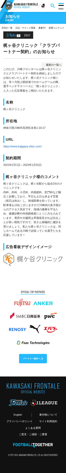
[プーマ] (35, 327)
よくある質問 (33, 428)
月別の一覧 (6, 28)
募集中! (42, 28)
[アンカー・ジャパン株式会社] (43, 301)
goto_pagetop (58, 454)
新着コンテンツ (56, 28)
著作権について (48, 414)
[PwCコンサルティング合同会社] (50, 314)
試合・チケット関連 (25, 28)
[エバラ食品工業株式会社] (50, 327)
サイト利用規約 (48, 421)
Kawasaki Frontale (26, 6)
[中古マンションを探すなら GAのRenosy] (17, 327)
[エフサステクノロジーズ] (33, 340)
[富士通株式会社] (22, 301)
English (18, 414)
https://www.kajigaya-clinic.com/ (22, 146)
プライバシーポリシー (19, 421)
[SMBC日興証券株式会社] (25, 314)
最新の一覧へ (53, 64)
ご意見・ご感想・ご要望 (33, 434)
